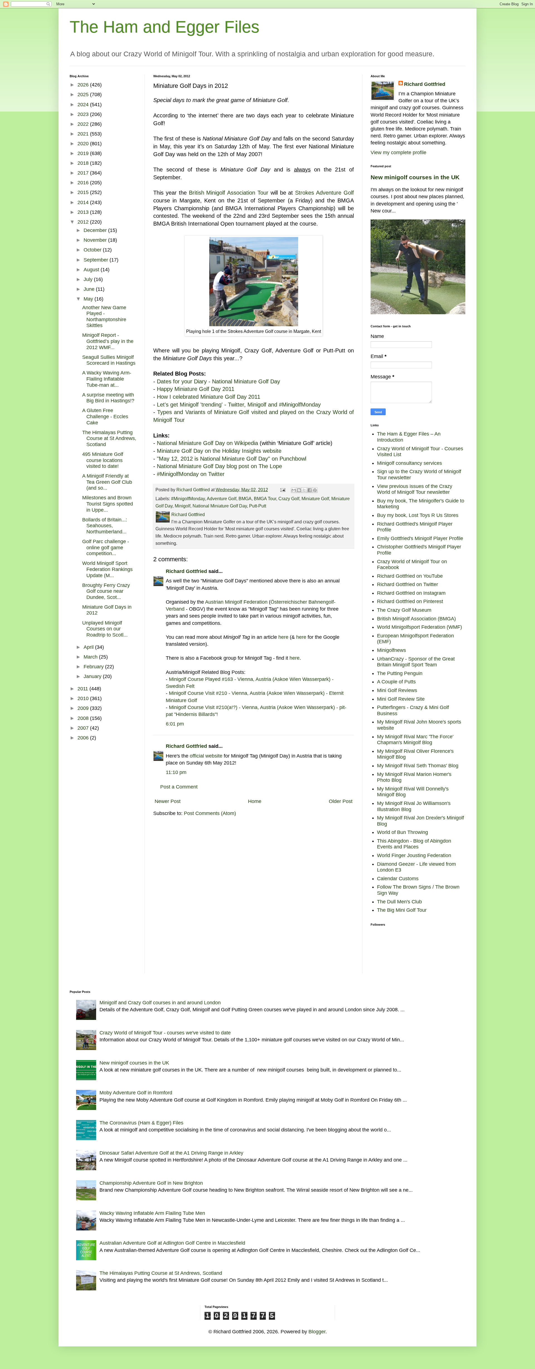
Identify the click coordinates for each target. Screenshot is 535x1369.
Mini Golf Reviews (397, 690)
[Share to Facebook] (309, 490)
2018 (83, 163)
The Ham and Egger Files (164, 27)
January (93, 676)
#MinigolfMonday (188, 498)
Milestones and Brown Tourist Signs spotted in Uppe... (107, 503)
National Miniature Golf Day (220, 505)
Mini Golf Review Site (401, 699)
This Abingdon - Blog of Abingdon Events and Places (414, 844)
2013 (83, 212)
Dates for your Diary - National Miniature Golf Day (218, 381)
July (89, 279)
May (89, 299)
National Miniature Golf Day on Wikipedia (207, 443)
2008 (83, 718)
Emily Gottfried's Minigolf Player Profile (420, 538)
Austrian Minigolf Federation (236, 602)
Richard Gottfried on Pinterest (410, 601)
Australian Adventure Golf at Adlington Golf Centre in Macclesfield (172, 1243)
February (94, 666)
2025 (83, 94)
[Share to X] (304, 490)
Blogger (316, 1331)
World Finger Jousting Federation (414, 855)
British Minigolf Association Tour (229, 193)
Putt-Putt (257, 505)
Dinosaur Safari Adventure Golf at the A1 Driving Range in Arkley (171, 1153)
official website (206, 756)
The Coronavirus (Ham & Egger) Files (141, 1123)
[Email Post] (282, 489)
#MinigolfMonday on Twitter (191, 474)
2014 (83, 202)
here (284, 637)
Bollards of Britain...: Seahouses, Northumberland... (104, 525)
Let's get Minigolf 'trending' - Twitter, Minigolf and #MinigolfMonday (239, 404)
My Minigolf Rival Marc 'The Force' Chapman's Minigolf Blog (415, 740)
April (89, 647)
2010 (83, 698)
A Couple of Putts (396, 681)
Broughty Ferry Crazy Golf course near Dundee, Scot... (106, 591)
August (92, 269)
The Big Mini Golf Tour (402, 910)
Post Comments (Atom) (210, 813)
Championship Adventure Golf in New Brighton (151, 1183)
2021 (83, 134)
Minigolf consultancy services (409, 463)
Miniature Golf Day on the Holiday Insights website (219, 451)
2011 (83, 688)
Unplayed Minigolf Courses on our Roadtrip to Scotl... (105, 629)
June (90, 289)
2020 (83, 143)
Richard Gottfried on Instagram (411, 593)
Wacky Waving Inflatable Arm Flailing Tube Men (152, 1213)
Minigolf (182, 505)
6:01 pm (175, 724)
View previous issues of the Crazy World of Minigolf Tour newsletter (414, 489)
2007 (83, 728)
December (96, 230)
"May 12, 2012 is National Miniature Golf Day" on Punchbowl (231, 459)
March (91, 657)
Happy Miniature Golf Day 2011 (195, 389)
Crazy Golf (288, 498)
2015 (83, 192)
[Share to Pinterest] (315, 490)
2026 (83, 85)
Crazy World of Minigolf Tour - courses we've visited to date (165, 1033)
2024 (83, 104)
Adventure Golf (221, 498)
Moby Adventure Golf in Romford (135, 1092)
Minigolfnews (391, 650)
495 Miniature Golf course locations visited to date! (102, 460)
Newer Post (168, 801)
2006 (83, 738)
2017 (83, 173)
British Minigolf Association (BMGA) (416, 618)
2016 (83, 182)
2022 (83, 124)
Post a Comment (179, 787)
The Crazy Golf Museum (404, 610)
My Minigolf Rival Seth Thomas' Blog (417, 765)
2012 (83, 222)
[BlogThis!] (299, 490)
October (93, 250)
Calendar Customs (398, 878)
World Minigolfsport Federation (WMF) (419, 627)
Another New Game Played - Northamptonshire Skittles (104, 316)
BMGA (245, 498)
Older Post (340, 801)
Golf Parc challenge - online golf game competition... (105, 547)
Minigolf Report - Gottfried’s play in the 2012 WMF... (107, 341)
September (97, 260)
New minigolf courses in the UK (415, 177)
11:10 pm (176, 772)
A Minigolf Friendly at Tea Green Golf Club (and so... (107, 482)
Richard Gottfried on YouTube (410, 576)
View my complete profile (398, 152)
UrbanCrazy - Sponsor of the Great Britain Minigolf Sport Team (416, 662)
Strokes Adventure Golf (324, 193)
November (96, 240)
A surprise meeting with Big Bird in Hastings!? (108, 398)
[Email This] (293, 490)
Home (254, 801)
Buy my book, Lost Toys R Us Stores (417, 515)
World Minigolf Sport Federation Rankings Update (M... (107, 569)
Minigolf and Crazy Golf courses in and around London (160, 1002)
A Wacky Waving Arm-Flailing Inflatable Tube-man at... (106, 379)
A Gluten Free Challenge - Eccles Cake (105, 416)
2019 (83, 153)
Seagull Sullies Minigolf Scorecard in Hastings (108, 360)
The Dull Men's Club (399, 901)
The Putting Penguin (399, 673)
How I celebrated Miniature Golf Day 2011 (208, 397)
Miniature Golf (315, 498)
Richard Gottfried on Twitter (407, 584)
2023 (83, 114)
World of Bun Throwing (402, 832)
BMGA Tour (265, 498)
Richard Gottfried (186, 571)
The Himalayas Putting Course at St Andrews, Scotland (109, 438)
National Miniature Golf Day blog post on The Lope (219, 466)
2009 (83, 708)
